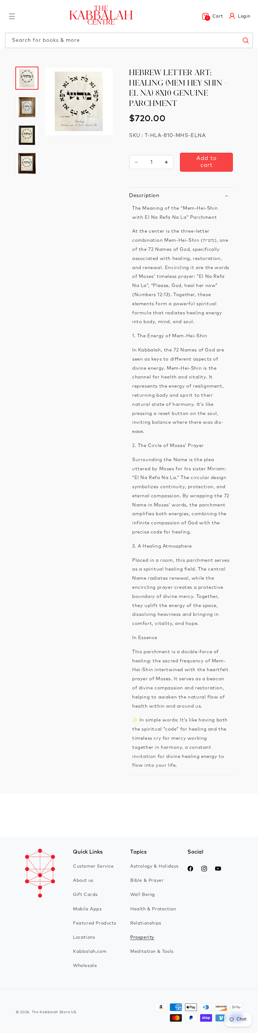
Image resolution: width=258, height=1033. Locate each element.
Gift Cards (85, 894)
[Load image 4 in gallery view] (27, 163)
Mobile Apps (87, 909)
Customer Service (93, 866)
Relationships (145, 923)
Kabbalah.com (89, 951)
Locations (84, 937)
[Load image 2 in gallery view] (27, 107)
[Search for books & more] (245, 40)
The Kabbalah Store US (54, 1012)
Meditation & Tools (152, 951)
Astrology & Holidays (154, 866)
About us (83, 880)
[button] (12, 16)
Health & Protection (153, 909)
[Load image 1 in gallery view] (27, 78)
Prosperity (142, 937)
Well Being (142, 894)
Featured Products (94, 923)
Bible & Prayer (147, 880)
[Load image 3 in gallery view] (27, 135)
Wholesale (85, 966)
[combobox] (129, 40)
